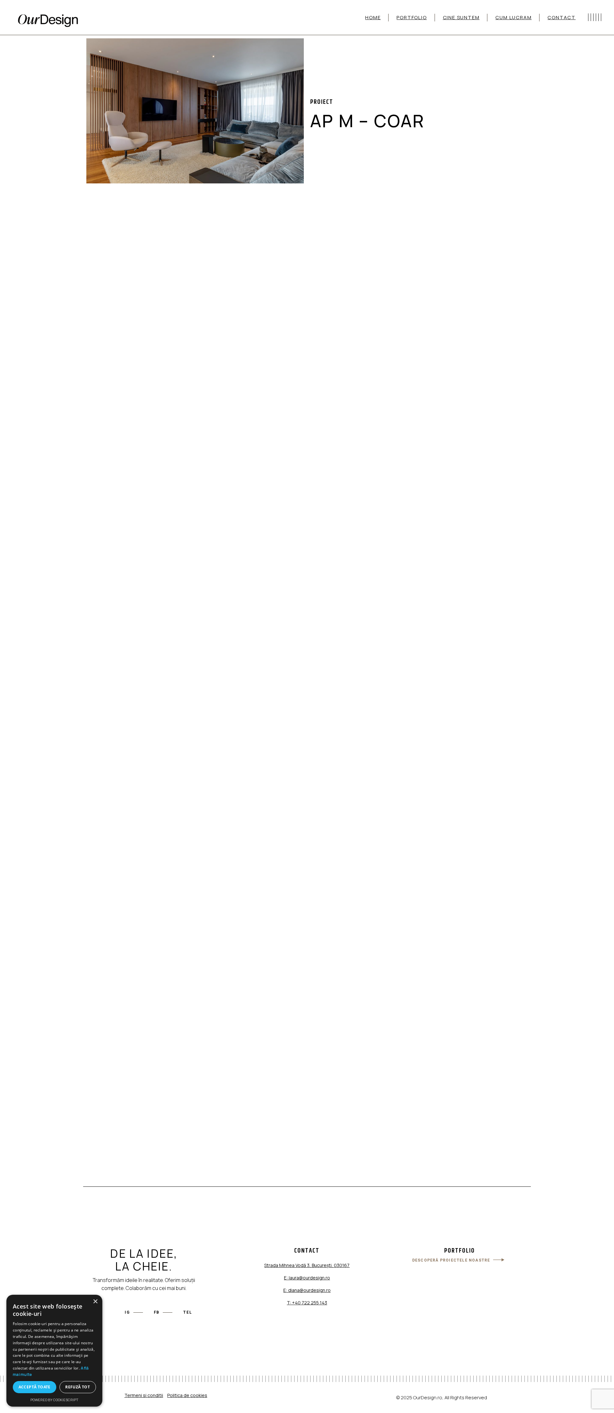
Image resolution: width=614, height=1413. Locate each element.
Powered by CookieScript (54, 1399)
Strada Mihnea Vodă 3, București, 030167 (307, 1265)
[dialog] (54, 1351)
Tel (187, 1312)
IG (127, 1312)
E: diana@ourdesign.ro (307, 1290)
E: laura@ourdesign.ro (307, 1278)
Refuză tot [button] (77, 1387)
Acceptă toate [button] (35, 1387)
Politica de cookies (187, 1395)
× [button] (95, 1301)
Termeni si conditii (143, 1395)
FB (157, 1312)
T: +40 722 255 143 (307, 1303)
